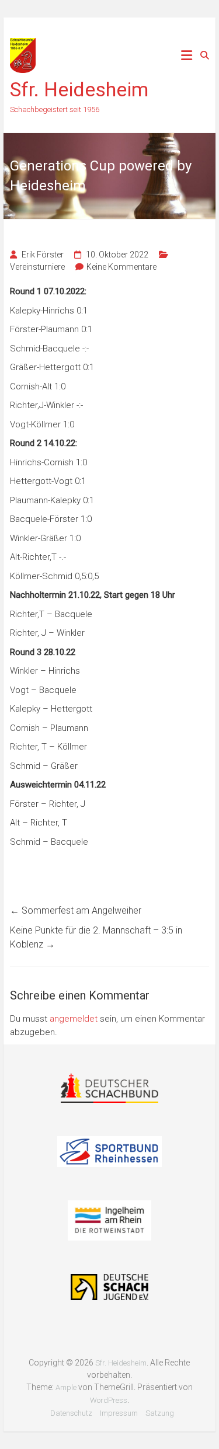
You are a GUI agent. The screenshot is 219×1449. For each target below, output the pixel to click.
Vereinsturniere (37, 266)
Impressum (119, 1413)
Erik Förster (43, 254)
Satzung (159, 1413)
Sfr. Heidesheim (79, 89)
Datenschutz (71, 1413)
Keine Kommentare (121, 266)
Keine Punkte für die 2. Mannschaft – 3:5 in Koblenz (96, 937)
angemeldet (74, 1018)
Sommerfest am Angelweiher (75, 910)
